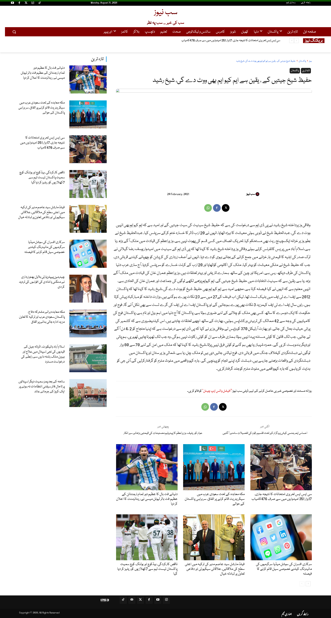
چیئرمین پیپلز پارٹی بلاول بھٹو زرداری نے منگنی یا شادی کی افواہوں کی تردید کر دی (42, 282)
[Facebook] (19, 3)
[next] (291, 40)
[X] (225, 208)
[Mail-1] (132, 600)
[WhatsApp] (208, 208)
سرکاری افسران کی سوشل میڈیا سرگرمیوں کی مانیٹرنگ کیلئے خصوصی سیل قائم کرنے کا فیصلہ (44, 247)
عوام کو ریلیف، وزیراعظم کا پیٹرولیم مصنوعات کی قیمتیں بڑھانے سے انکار (163, 433)
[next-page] (308, 583)
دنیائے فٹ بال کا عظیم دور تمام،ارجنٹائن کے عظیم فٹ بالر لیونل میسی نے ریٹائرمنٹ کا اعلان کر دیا (43, 73)
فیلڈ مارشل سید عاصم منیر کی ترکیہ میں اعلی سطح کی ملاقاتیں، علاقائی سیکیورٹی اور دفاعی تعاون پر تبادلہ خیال (41, 212)
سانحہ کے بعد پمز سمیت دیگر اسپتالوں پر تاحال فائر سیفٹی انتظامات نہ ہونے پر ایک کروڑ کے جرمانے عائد (41, 386)
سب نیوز (250, 194)
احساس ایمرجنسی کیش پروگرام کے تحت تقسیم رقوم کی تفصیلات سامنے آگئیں (265, 433)
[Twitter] (26, 3)
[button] (14, 31)
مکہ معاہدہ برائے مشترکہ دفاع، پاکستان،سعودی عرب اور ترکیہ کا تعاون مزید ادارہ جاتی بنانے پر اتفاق (42, 317)
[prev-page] (302, 583)
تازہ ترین (97, 59)
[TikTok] (40, 3)
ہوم (310, 61)
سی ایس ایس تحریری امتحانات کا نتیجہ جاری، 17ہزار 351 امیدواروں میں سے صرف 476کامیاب (42, 142)
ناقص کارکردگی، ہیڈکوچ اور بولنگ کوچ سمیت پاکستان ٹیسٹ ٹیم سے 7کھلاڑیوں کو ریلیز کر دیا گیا (228, 40)
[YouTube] (12, 3)
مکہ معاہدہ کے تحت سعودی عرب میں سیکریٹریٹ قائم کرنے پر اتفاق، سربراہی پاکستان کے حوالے (41, 107)
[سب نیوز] (258, 194)
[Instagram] (33, 3)
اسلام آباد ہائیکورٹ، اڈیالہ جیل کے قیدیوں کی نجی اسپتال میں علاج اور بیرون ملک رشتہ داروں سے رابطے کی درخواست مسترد (43, 354)
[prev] (296, 40)
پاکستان (302, 61)
